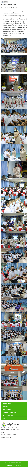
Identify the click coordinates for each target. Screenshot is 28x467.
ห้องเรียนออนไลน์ (7, 409)
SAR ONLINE (6, 406)
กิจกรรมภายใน (15, 7)
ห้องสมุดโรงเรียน (7, 403)
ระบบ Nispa (6, 418)
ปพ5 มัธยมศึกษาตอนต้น (8, 415)
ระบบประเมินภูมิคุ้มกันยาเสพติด (10, 412)
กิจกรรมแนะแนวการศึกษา (8, 5)
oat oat (9, 7)
